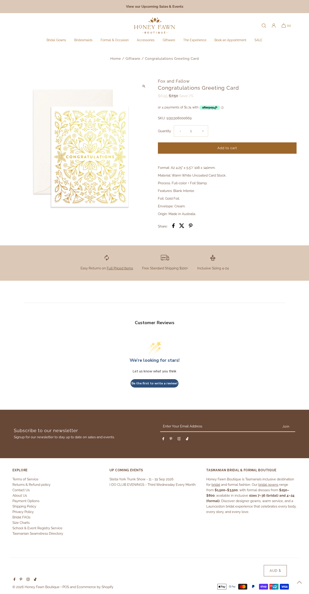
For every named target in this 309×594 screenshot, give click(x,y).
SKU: (161, 118)
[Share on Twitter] (181, 226)
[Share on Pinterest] (191, 226)
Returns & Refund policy (31, 485)
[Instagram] (179, 439)
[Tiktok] (187, 439)
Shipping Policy (24, 506)
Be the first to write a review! (154, 383)
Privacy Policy (23, 512)
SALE (258, 40)
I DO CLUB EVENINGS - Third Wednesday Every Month (152, 485)
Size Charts (21, 523)
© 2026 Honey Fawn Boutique (36, 587)
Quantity (164, 131)
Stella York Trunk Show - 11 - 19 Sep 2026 (141, 479)
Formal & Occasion (115, 40)
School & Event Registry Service (37, 528)
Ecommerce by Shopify (95, 587)
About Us (19, 495)
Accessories (145, 40)
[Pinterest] (171, 439)
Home (115, 59)
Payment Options (25, 501)
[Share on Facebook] (173, 226)
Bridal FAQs (21, 517)
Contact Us (21, 490)
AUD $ (275, 571)
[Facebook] (163, 439)
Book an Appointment (230, 40)
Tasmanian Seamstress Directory (37, 534)
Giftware (133, 59)
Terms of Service (25, 479)
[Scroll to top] (299, 582)
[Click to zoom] (144, 86)
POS (65, 587)
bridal (216, 485)
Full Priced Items (120, 268)
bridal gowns (268, 485)
